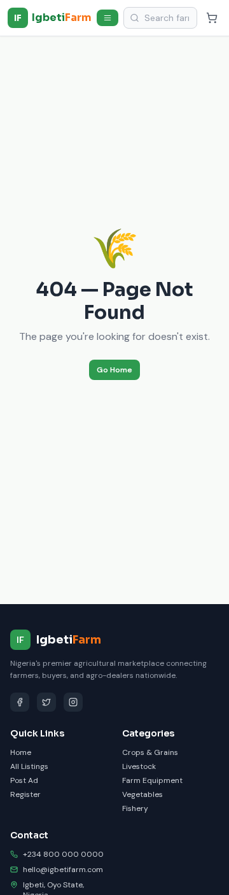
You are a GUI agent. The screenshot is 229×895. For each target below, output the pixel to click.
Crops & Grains (150, 752)
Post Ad (24, 780)
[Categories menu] (107, 18)
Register (25, 794)
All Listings (29, 766)
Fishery (135, 808)
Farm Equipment (152, 780)
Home (20, 752)
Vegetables (142, 794)
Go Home (114, 370)
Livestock (139, 766)
